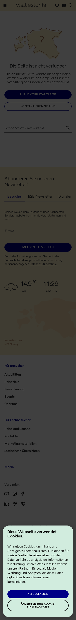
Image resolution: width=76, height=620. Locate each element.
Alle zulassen (37, 594)
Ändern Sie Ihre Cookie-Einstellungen (38, 605)
